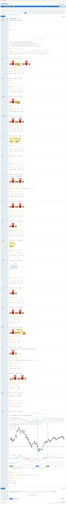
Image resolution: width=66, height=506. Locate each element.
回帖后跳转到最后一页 (17, 498)
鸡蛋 (16, 76)
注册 (63, 4)
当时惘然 (22, 53)
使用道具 (60, 56)
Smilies (17, 491)
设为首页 (2, 0)
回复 (11, 56)
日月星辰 (15, 53)
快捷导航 (62, 6)
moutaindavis (3, 116)
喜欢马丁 (26, 53)
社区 (2, 6)
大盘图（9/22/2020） (16, 14)
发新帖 (2, 16)
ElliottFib (2, 411)
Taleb (29, 53)
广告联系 (13, 6)
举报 (63, 56)
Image (12, 491)
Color (11, 491)
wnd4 (2, 174)
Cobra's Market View (7, 6)
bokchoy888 (3, 96)
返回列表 (63, 16)
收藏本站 (5, 0)
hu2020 (37, 53)
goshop (48, 53)
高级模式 (54, 491)
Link (13, 491)
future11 (33, 53)
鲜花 (14, 76)
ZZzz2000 (2, 260)
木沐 (2, 347)
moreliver (2, 20)
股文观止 (9, 14)
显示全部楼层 (20, 20)
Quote (14, 491)
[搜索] (25, 13)
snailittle (2, 78)
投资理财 (6, 14)
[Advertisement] (33, 9)
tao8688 (40, 53)
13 (11, 51)
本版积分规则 (62, 498)
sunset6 (44, 53)
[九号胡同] (5, 3)
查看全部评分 (11, 53)
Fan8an (2, 58)
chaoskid (2, 240)
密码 (47, 4)
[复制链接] (19, 18)
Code (16, 491)
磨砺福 (12, 14)
